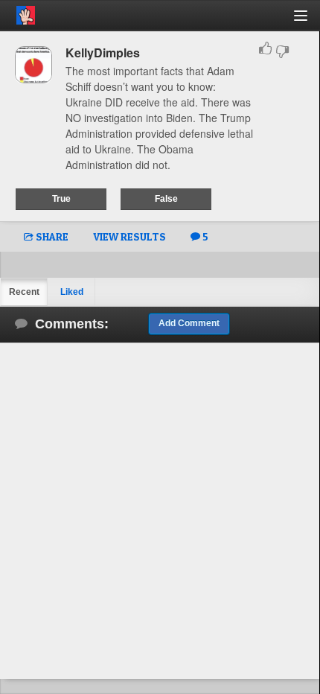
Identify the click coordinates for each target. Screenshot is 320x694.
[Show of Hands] (17, 13)
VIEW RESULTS (129, 236)
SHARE (50, 236)
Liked (71, 292)
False (166, 199)
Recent (24, 292)
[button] (309, 21)
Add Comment (189, 323)
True (61, 199)
